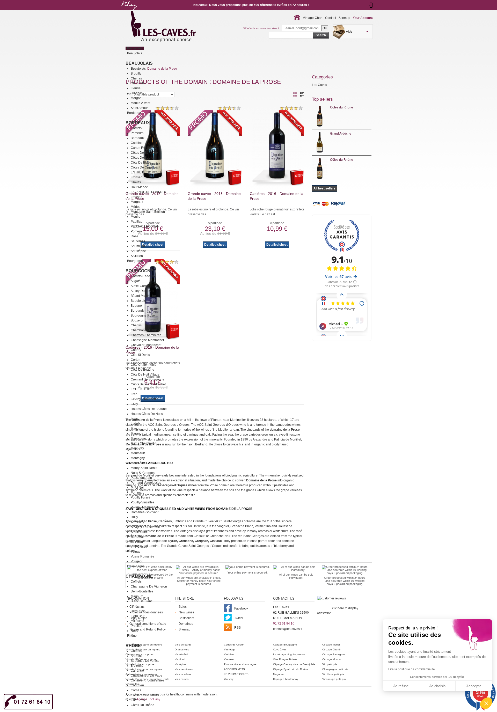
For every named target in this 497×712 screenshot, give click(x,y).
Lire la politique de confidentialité (411, 669)
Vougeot (136, 561)
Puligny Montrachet (144, 507)
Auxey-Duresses (142, 291)
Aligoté (136, 281)
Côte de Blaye (141, 162)
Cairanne (137, 670)
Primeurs (137, 133)
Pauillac (136, 221)
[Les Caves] (174, 25)
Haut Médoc (139, 187)
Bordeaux (138, 123)
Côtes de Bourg (142, 157)
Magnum (137, 596)
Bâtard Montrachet (144, 296)
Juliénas (137, 93)
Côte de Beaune (142, 369)
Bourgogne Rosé (143, 315)
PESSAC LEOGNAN (145, 226)
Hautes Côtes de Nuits (147, 414)
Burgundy (137, 310)
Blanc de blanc (141, 601)
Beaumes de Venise (145, 661)
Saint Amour (139, 108)
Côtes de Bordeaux (144, 153)
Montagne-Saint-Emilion (148, 212)
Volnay (135, 551)
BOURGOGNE (139, 271)
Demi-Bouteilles (142, 591)
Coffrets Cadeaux (143, 276)
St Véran (137, 542)
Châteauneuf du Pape (146, 675)
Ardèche (137, 656)
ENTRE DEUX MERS (146, 172)
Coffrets (136, 128)
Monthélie (138, 463)
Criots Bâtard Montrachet (148, 384)
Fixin (134, 394)
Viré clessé (139, 546)
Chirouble (138, 83)
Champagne (139, 576)
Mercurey (137, 448)
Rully (134, 517)
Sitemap (344, 18)
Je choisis (437, 686)
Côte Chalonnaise (143, 364)
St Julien (137, 256)
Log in (371, 5)
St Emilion (138, 246)
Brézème (137, 665)
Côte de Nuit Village (145, 374)
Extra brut (137, 616)
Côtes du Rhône (142, 705)
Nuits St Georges (143, 473)
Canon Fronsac (141, 148)
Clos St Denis (140, 355)
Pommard (137, 492)
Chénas (136, 78)
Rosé (134, 236)
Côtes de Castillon (144, 167)
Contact (330, 18)
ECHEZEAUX (140, 389)
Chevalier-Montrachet (146, 345)
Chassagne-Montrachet (147, 340)
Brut (133, 606)
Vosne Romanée (142, 556)
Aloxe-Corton (140, 286)
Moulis (135, 216)
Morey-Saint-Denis (144, 468)
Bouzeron (137, 320)
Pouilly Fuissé (140, 497)
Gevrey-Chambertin (144, 399)
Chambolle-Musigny (145, 330)
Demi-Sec (138, 611)
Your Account (363, 18)
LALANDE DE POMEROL (149, 192)
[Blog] (129, 11)
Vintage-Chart (313, 18)
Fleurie (136, 88)
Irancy (135, 419)
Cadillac (136, 143)
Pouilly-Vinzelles (142, 502)
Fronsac (136, 177)
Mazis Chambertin (143, 443)
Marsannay (139, 438)
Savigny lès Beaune (145, 527)
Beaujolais (139, 63)
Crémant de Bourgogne (147, 379)
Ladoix (135, 423)
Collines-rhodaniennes (147, 680)
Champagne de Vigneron (149, 586)
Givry (134, 404)
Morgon (136, 98)
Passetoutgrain (141, 478)
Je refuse (401, 686)
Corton (135, 360)
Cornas (136, 690)
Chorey (136, 350)
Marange (137, 433)
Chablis (136, 325)
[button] (486, 703)
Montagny (138, 458)
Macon (135, 428)
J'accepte (473, 686)
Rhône (133, 645)
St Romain (138, 537)
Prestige (136, 626)
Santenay (137, 522)
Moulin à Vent (140, 103)
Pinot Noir (138, 487)
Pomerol (137, 231)
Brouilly (136, 73)
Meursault (138, 453)
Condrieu (137, 685)
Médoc (135, 207)
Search (321, 35)
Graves (136, 182)
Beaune (136, 305)
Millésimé (137, 621)
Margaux (137, 202)
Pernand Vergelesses (146, 483)
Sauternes (138, 241)
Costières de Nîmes (145, 695)
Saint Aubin (139, 532)
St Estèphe (138, 251)
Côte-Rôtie (138, 700)
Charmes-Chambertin (146, 335)
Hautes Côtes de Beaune (149, 409)
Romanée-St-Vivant (144, 512)
